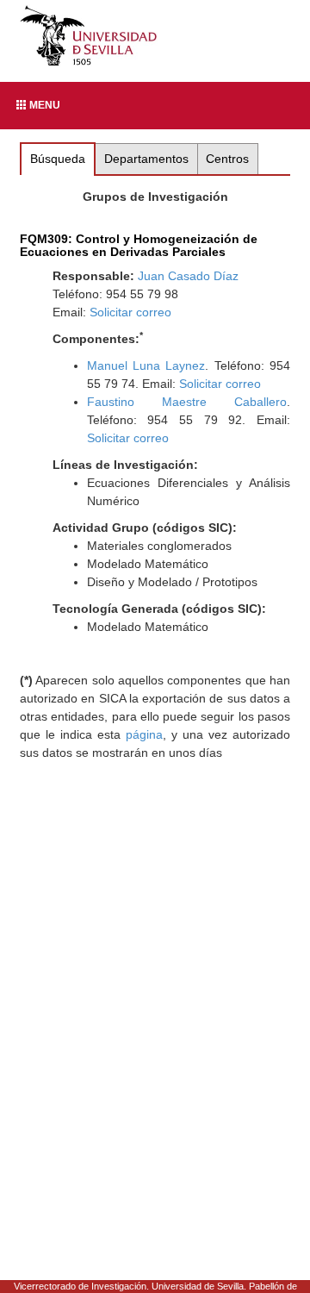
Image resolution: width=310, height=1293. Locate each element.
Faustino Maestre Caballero (187, 402)
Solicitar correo (130, 312)
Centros (227, 159)
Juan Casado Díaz (188, 276)
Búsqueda (57, 159)
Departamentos (146, 159)
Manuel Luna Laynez (146, 365)
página (144, 734)
